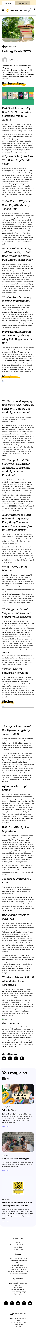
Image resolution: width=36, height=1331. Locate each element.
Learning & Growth (18, 1265)
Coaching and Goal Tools (18, 1269)
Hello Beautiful (11, 827)
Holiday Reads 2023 (16, 51)
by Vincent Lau (14, 60)
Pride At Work (9, 1110)
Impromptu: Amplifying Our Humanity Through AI (17, 335)
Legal (18, 1320)
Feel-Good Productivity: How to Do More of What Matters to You (16, 112)
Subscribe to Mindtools (18, 1245)
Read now (5, 1126)
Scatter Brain (10, 669)
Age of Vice (9, 786)
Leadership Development (18, 1261)
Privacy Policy (18, 1325)
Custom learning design (18, 1292)
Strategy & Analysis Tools (18, 1267)
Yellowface (8, 879)
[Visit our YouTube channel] (30, 1303)
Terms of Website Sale (18, 1322)
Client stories (18, 1294)
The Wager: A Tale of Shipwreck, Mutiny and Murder (16, 613)
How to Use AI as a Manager (15, 1158)
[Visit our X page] (12, 1303)
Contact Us (18, 1247)
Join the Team (18, 1249)
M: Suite (18, 1285)
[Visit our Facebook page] (6, 1303)
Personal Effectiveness (18, 1263)
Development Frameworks (18, 1274)
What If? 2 (8, 567)
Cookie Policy (18, 1327)
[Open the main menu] (3, 10)
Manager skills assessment (18, 1283)
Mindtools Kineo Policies (18, 1318)
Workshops (18, 1287)
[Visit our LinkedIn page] (18, 1303)
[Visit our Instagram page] (24, 1303)
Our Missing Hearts (14, 915)
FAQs (18, 1243)
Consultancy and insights (18, 1289)
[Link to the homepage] (18, 10)
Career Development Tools (18, 1258)
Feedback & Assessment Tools (18, 1271)
